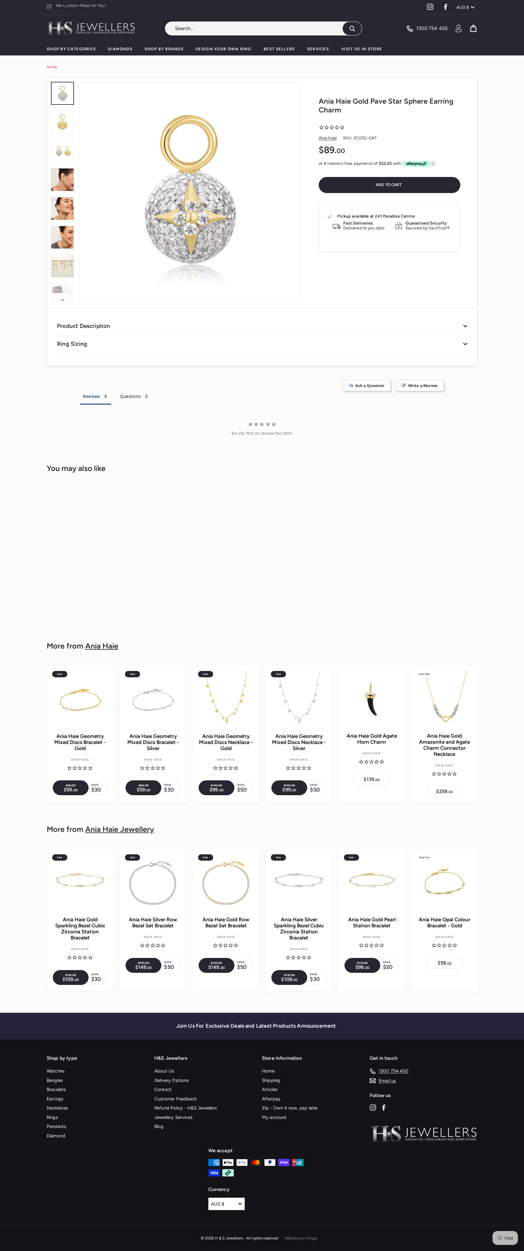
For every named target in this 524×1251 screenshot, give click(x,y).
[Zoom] (190, 192)
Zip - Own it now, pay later (290, 1108)
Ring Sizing (72, 343)
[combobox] (263, 28)
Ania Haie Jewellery (119, 829)
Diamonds (120, 49)
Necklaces (57, 1108)
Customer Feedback (175, 1099)
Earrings (55, 1099)
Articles (269, 1089)
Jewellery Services (173, 1117)
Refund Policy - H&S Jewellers (185, 1108)
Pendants (56, 1126)
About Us (164, 1071)
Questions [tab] (130, 396)
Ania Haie (328, 138)
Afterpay (271, 1099)
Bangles (55, 1080)
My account (274, 1117)
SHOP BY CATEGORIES (71, 49)
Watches (56, 1071)
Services (318, 49)
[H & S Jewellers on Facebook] (384, 1107)
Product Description (83, 325)
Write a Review (423, 385)
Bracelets (56, 1089)
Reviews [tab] (91, 396)
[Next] (62, 298)
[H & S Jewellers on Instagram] (373, 1107)
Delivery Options (171, 1080)
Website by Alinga (301, 1238)
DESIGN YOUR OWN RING (223, 49)
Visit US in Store (361, 49)
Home (52, 67)
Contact (163, 1089)
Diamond (56, 1136)
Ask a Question (369, 385)
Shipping (271, 1080)
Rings (52, 1117)
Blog (159, 1126)
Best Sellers (279, 49)
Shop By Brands (164, 49)
